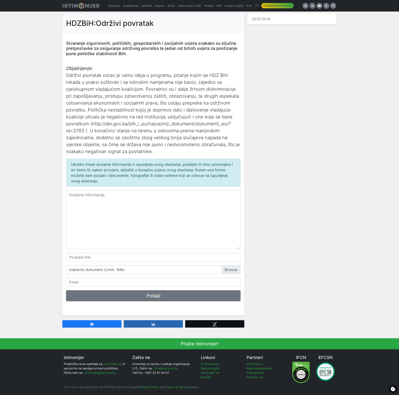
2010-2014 (261, 19)
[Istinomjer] (80, 5)
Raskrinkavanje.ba (259, 368)
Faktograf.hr (255, 372)
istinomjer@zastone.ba (100, 372)
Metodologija (210, 368)
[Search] (333, 6)
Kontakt (206, 377)
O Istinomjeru (210, 364)
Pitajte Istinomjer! (199, 344)
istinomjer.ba (112, 364)
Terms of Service (177, 387)
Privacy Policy (149, 387)
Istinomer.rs (255, 364)
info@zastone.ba (165, 368)
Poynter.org (255, 377)
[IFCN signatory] (301, 372)
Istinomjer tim (210, 372)
